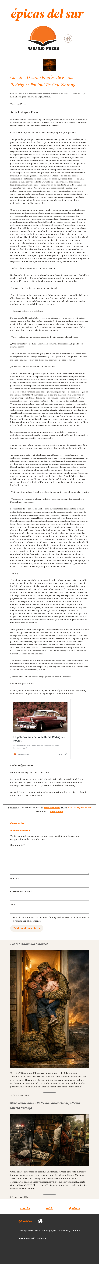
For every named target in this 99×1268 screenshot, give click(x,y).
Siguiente (74, 1208)
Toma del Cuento (52, 807)
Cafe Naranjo (44, 96)
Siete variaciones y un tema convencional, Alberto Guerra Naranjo (45, 1105)
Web (12, 904)
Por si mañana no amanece (29, 944)
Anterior (25, 1208)
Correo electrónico (21, 891)
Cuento (59, 811)
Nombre (15, 878)
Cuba (52, 811)
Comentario (17, 844)
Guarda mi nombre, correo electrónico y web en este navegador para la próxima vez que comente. (51, 919)
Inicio (49, 1208)
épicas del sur (25, 1221)
